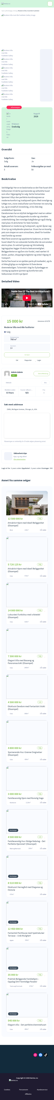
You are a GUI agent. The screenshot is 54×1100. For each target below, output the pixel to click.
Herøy (15, 11)
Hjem (3, 11)
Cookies (7, 1089)
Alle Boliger (9, 11)
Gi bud (27, 355)
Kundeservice (42, 1089)
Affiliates (28, 1094)
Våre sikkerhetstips (19, 459)
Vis (45, 382)
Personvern (23, 1089)
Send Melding (43, 373)
